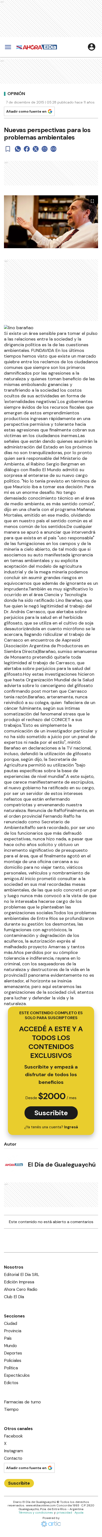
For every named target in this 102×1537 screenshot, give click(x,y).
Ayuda (79, 1513)
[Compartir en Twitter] (36, 149)
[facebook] (27, 149)
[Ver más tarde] (8, 149)
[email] (45, 149)
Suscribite (51, 1112)
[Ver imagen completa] (92, 201)
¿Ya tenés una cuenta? (51, 1127)
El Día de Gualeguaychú (62, 1164)
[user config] (91, 46)
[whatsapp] (18, 149)
